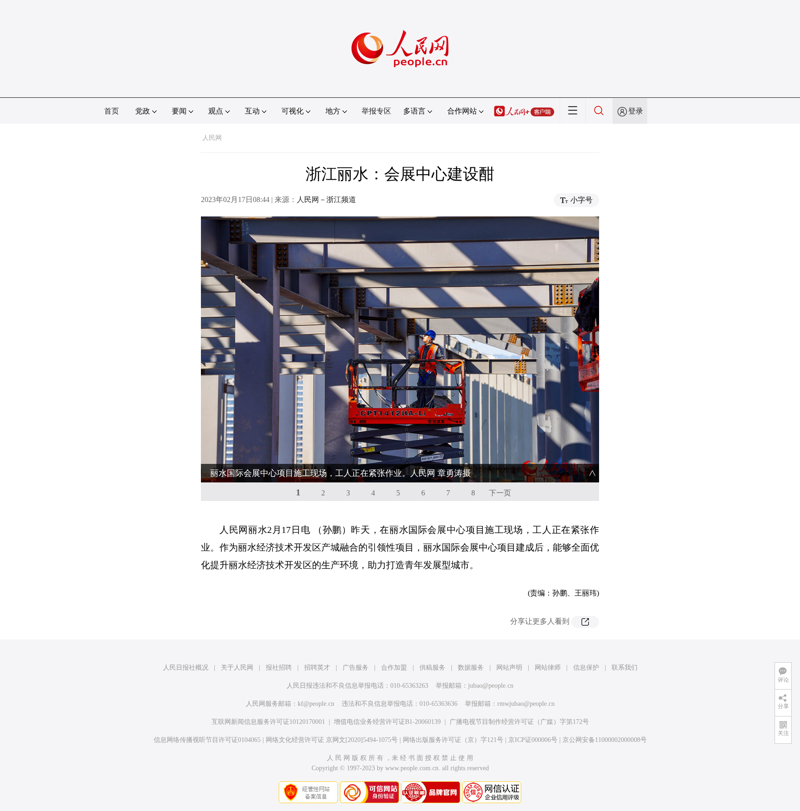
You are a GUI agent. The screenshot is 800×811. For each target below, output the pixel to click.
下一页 (500, 493)
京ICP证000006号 (532, 739)
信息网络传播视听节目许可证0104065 (207, 739)
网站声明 (509, 667)
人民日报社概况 (185, 667)
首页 (111, 111)
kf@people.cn (316, 703)
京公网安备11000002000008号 (604, 739)
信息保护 (586, 667)
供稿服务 (432, 667)
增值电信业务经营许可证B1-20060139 (387, 721)
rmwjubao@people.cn (526, 703)
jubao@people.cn (490, 685)
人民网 (212, 137)
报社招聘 (279, 667)
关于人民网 (237, 667)
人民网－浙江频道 (326, 199)
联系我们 (625, 667)
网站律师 (548, 667)
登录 (635, 111)
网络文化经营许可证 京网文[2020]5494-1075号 (332, 739)
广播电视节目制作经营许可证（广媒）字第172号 (519, 721)
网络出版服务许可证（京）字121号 (453, 739)
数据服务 (471, 667)
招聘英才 (317, 667)
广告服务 (356, 667)
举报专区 (376, 111)
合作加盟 (394, 667)
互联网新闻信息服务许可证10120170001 (268, 721)
